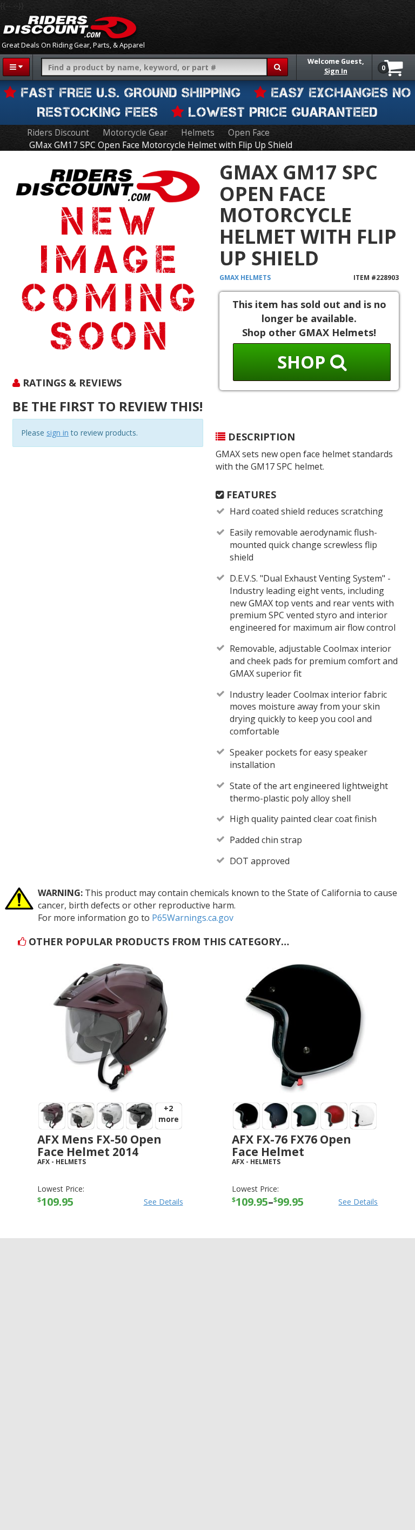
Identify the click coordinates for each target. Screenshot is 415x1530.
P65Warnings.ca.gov (192, 918)
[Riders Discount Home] (69, 27)
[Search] (277, 67)
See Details (163, 1202)
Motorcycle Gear (135, 132)
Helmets (198, 132)
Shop (303, 362)
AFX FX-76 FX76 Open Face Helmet (291, 1145)
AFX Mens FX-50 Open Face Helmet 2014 (99, 1145)
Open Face (249, 132)
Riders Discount (58, 132)
